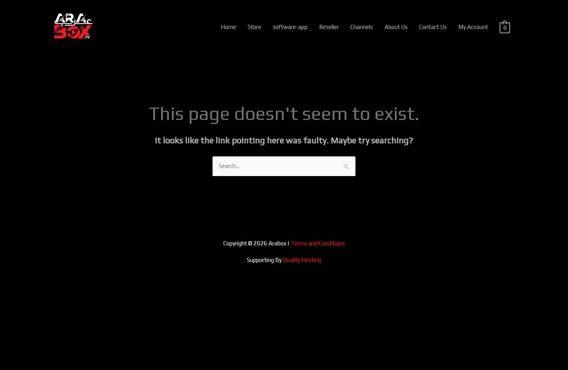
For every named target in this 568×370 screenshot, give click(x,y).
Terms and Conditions (318, 243)
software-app (290, 27)
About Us (396, 27)
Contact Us (433, 27)
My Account (473, 27)
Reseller (329, 27)
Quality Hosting (302, 260)
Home (228, 27)
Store (254, 27)
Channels (361, 27)
